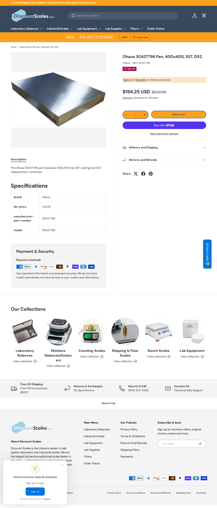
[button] (204, 15)
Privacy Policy (129, 429)
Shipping (127, 97)
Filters (134, 28)
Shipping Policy (130, 450)
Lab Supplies (113, 28)
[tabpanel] (58, 170)
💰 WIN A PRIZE (207, 254)
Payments (127, 456)
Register (140, 80)
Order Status (156, 28)
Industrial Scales (58, 28)
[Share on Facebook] (143, 173)
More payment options (164, 133)
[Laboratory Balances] (25, 332)
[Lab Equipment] (192, 332)
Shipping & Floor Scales (125, 353)
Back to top (108, 403)
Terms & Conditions (133, 436)
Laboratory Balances (24, 28)
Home (13, 47)
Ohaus (126, 62)
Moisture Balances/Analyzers (58, 355)
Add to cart (178, 114)
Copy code (142, 37)
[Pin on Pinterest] (150, 173)
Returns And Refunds (134, 443)
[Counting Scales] (92, 332)
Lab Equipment (87, 28)
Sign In (127, 80)
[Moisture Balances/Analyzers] (58, 332)
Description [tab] (18, 159)
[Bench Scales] (158, 332)
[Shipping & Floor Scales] (125, 332)
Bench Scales (159, 350)
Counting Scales (91, 350)
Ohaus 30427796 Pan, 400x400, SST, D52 (39, 47)
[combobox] (123, 15)
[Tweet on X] (136, 173)
